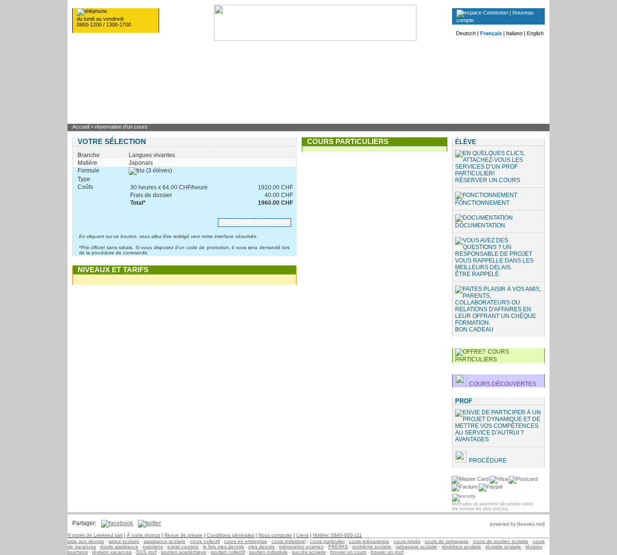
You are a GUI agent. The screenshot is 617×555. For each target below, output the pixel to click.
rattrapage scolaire (416, 546)
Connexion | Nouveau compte (495, 16)
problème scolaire (371, 546)
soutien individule (268, 552)
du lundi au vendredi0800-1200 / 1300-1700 (104, 21)
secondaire (170, 45)
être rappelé (477, 274)
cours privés (407, 541)
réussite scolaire (503, 546)
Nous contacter (275, 535)
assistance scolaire (165, 541)
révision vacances (112, 552)
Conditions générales (230, 535)
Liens (302, 535)
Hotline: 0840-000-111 (337, 535)
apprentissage (238, 45)
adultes (443, 45)
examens (153, 546)
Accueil (80, 127)
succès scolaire (309, 552)
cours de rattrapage (447, 541)
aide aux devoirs (85, 541)
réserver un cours (487, 180)
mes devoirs (261, 546)
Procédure (488, 460)
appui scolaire (123, 541)
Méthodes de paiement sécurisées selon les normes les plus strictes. (492, 506)
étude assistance (119, 546)
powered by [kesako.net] (517, 524)
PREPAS (338, 546)
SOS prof (146, 552)
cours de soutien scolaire (500, 541)
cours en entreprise (245, 541)
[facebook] (114, 523)
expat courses (183, 546)
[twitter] (147, 523)
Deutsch (466, 33)
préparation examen (301, 546)
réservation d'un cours (121, 127)
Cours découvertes (502, 384)
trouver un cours (348, 552)
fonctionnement (482, 202)
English (535, 33)
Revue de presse (183, 535)
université (375, 45)
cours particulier (327, 541)
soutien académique (183, 552)
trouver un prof (387, 552)
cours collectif (205, 541)
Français (491, 33)
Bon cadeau (474, 329)
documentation (480, 225)
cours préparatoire (369, 541)
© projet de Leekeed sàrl (94, 535)
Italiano (514, 33)
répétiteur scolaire (461, 546)
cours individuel (288, 541)
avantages (472, 439)
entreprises (512, 45)
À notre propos (143, 535)
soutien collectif (228, 552)
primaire (101, 45)
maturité (307, 45)
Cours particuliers (482, 355)
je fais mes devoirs (223, 546)
